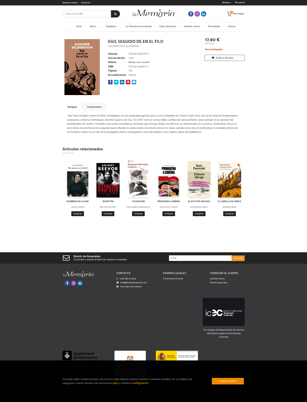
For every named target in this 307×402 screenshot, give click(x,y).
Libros (93, 26)
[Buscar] (115, 14)
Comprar (77, 214)
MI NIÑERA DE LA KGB (78, 201)
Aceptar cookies (228, 381)
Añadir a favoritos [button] (224, 58)
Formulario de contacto (131, 287)
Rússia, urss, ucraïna (139, 62)
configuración (140, 383)
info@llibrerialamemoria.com (133, 283)
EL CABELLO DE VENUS (229, 201)
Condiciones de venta (173, 279)
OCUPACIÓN (138, 201)
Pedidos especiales (218, 283)
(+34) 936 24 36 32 (128, 279)
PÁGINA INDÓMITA (139, 54)
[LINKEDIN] (203, 14)
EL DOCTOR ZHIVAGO (199, 201)
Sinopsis (72, 107)
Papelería (111, 26)
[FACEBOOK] (190, 14)
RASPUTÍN (108, 201)
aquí (115, 383)
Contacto (85, 2)
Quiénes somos (70, 2)
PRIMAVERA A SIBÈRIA (168, 201)
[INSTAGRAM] (197, 14)
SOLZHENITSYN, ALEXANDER (123, 46)
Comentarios (94, 107)
